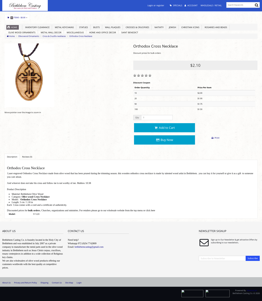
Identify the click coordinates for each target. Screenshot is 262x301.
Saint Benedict (129, 32)
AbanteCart (252, 290)
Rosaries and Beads (215, 27)
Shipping (44, 282)
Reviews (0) (27, 156)
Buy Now (166, 140)
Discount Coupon (141, 82)
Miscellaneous (75, 32)
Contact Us (57, 282)
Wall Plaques (112, 27)
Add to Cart (166, 128)
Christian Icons (189, 27)
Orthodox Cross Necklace (80, 36)
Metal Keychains (64, 27)
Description (12, 156)
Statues (83, 27)
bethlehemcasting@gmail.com (89, 247)
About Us (6, 282)
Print (216, 137)
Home (14, 27)
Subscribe (253, 258)
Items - (18, 17)
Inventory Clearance (37, 27)
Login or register (156, 5)
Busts (96, 27)
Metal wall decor (50, 32)
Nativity (158, 27)
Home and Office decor (102, 32)
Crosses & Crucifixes (136, 27)
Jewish (172, 27)
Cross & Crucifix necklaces (54, 36)
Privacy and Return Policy (25, 282)
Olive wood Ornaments (21, 32)
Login (79, 282)
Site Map (69, 282)
